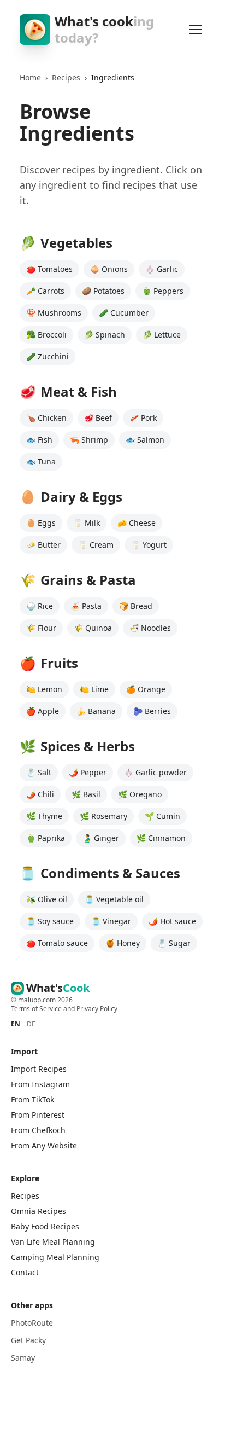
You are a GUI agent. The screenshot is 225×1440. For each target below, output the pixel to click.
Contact (25, 1272)
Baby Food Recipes (45, 1226)
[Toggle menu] (195, 29)
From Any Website (44, 1145)
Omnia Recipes (38, 1211)
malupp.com (37, 999)
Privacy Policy (96, 1008)
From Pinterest (37, 1115)
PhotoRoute (32, 1322)
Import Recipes (39, 1069)
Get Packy (28, 1340)
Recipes (66, 77)
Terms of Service (36, 1008)
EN (15, 1024)
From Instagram (40, 1084)
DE (31, 1024)
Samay (23, 1357)
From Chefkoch (38, 1130)
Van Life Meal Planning (53, 1241)
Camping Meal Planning (55, 1257)
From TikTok (32, 1099)
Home (30, 77)
